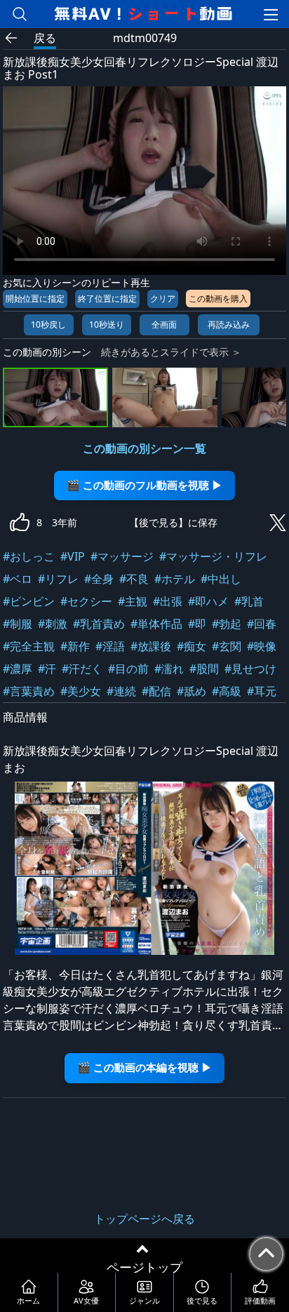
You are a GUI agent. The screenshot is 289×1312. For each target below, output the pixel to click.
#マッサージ (122, 556)
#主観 (132, 601)
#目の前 (128, 669)
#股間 (204, 669)
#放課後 (150, 646)
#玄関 (226, 646)
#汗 (47, 669)
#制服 (17, 624)
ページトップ (144, 1267)
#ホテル (174, 579)
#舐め (191, 691)
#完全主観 (29, 646)
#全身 (99, 579)
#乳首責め (99, 624)
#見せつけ (250, 669)
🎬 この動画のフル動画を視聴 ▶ (144, 485)
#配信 (156, 691)
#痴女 (191, 646)
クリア (162, 298)
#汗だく (82, 669)
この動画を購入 (218, 298)
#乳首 (249, 601)
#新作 (75, 646)
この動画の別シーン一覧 (144, 448)
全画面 (164, 324)
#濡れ (169, 669)
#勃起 (226, 624)
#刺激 (52, 624)
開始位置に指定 (35, 298)
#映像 (261, 646)
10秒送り (106, 324)
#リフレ (58, 579)
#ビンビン (29, 601)
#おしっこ (29, 556)
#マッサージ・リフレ (213, 556)
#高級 (226, 691)
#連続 (121, 691)
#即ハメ (208, 601)
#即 (197, 624)
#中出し (221, 579)
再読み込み (229, 324)
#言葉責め (29, 691)
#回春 (261, 624)
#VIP (72, 556)
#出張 (167, 601)
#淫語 (110, 646)
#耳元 (261, 691)
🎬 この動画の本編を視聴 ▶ (144, 1067)
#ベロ (17, 579)
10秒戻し (48, 324)
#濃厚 (17, 669)
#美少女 (80, 691)
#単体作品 (156, 624)
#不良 (134, 579)
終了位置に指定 (107, 298)
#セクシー (86, 601)
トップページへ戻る (144, 1218)
